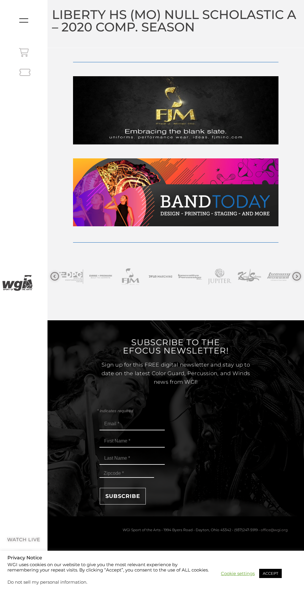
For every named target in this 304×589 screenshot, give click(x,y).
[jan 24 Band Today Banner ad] (175, 224)
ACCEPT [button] (270, 573)
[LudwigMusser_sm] (268, 277)
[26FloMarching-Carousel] (149, 277)
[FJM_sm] (120, 277)
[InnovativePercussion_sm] (179, 277)
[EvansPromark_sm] (90, 277)
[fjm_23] (175, 143)
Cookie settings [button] (238, 573)
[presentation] (54, 276)
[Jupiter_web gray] (209, 277)
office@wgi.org (274, 530)
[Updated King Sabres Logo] (238, 277)
